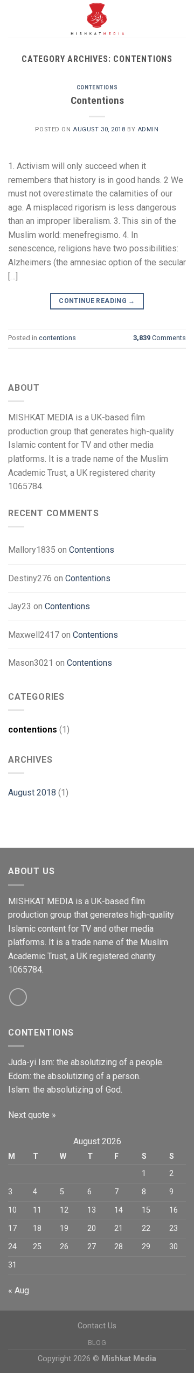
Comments (159, 338)
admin (148, 129)
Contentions (97, 100)
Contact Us (97, 1325)
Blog (97, 1343)
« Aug (18, 1290)
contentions (97, 87)
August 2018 (32, 792)
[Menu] (14, 18)
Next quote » (32, 1115)
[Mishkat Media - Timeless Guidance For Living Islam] (97, 19)
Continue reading (97, 301)
